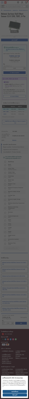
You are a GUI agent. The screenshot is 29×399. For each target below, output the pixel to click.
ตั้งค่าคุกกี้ (15, 395)
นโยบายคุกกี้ (21, 385)
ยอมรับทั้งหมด (14, 391)
